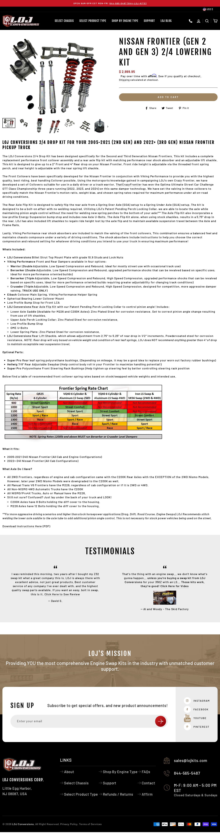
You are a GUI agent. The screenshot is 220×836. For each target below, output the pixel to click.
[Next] (106, 126)
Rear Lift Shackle (31, 336)
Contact (148, 783)
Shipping (124, 79)
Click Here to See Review (62, 594)
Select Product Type (92, 21)
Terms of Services (90, 824)
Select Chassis (64, 21)
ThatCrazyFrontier (129, 184)
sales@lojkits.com (190, 760)
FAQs (146, 772)
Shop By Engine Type (125, 21)
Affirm (147, 794)
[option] (110, 3)
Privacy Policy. (69, 824)
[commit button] (160, 721)
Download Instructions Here (22, 526)
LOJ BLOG (166, 21)
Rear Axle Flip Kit (31, 306)
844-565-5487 (187, 773)
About (69, 772)
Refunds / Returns (118, 794)
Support (149, 21)
